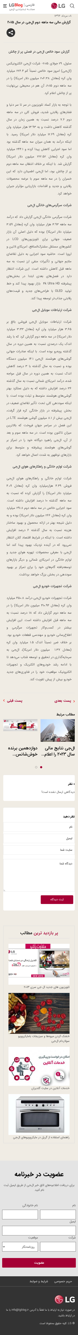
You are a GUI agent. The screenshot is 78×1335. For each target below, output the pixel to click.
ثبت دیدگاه (57, 899)
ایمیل (73, 1221)
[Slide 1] (41, 767)
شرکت (72, 1237)
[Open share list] (10, 32)
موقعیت (33, 1237)
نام (74, 1205)
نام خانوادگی (30, 1205)
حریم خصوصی (63, 1281)
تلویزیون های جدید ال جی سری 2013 (47, 987)
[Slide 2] (36, 767)
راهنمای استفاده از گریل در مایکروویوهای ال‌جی (41, 1137)
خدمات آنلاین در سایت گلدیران (50, 1088)
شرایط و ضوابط (38, 1281)
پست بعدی (62, 700)
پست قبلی (14, 700)
